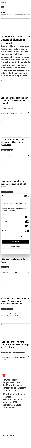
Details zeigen (22, 237)
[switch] (27, 221)
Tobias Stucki (4, 113)
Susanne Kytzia (5, 314)
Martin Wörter (12, 113)
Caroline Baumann (6, 272)
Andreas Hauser (5, 155)
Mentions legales (21, 417)
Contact (4, 421)
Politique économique (7, 108)
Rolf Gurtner (13, 155)
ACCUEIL (3, 12)
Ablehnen (15, 251)
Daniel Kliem (8, 315)
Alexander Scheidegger (16, 314)
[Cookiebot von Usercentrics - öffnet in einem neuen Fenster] (22, 196)
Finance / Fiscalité (6, 352)
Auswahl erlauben (15, 246)
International (4, 267)
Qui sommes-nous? (8, 417)
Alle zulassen (15, 241)
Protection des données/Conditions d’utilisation (22, 423)
